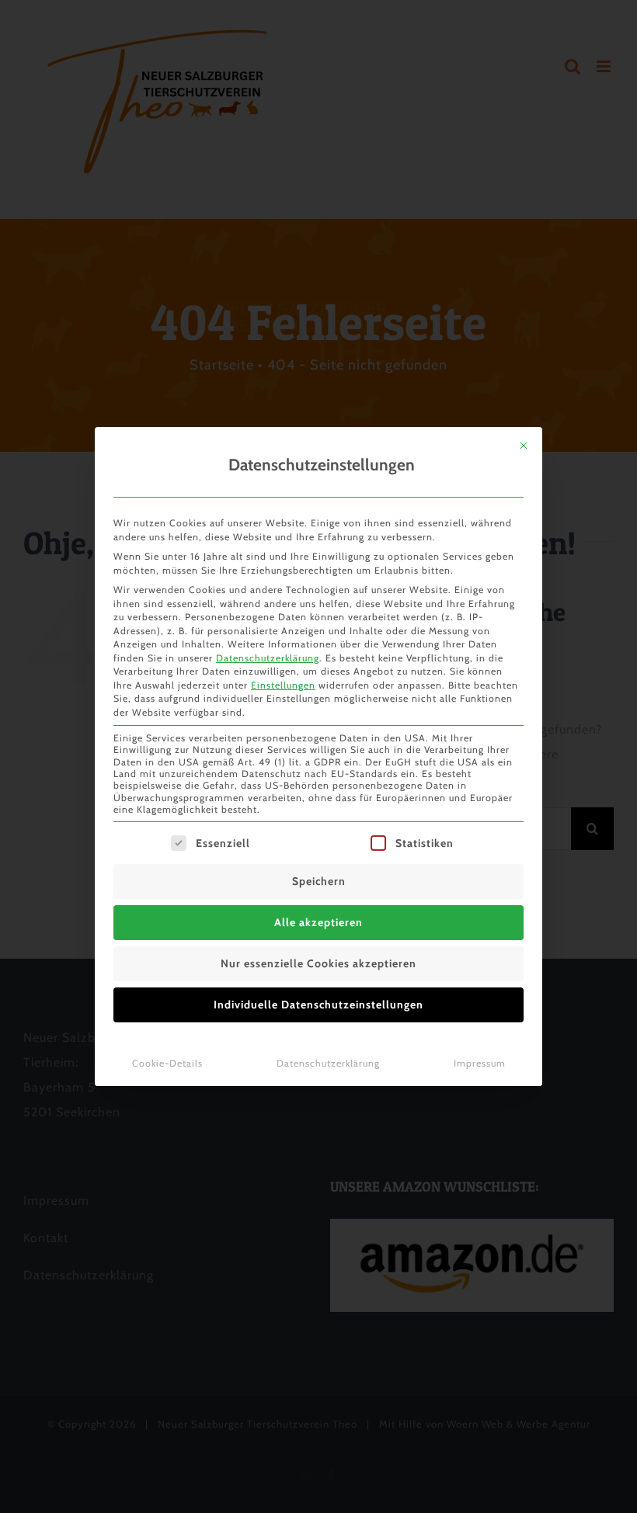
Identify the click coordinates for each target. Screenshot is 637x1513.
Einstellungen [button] (283, 685)
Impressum (480, 1063)
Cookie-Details (167, 1063)
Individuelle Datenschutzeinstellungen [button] (318, 1005)
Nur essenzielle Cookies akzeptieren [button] (318, 963)
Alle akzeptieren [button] (318, 922)
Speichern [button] (319, 881)
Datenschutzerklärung (267, 658)
